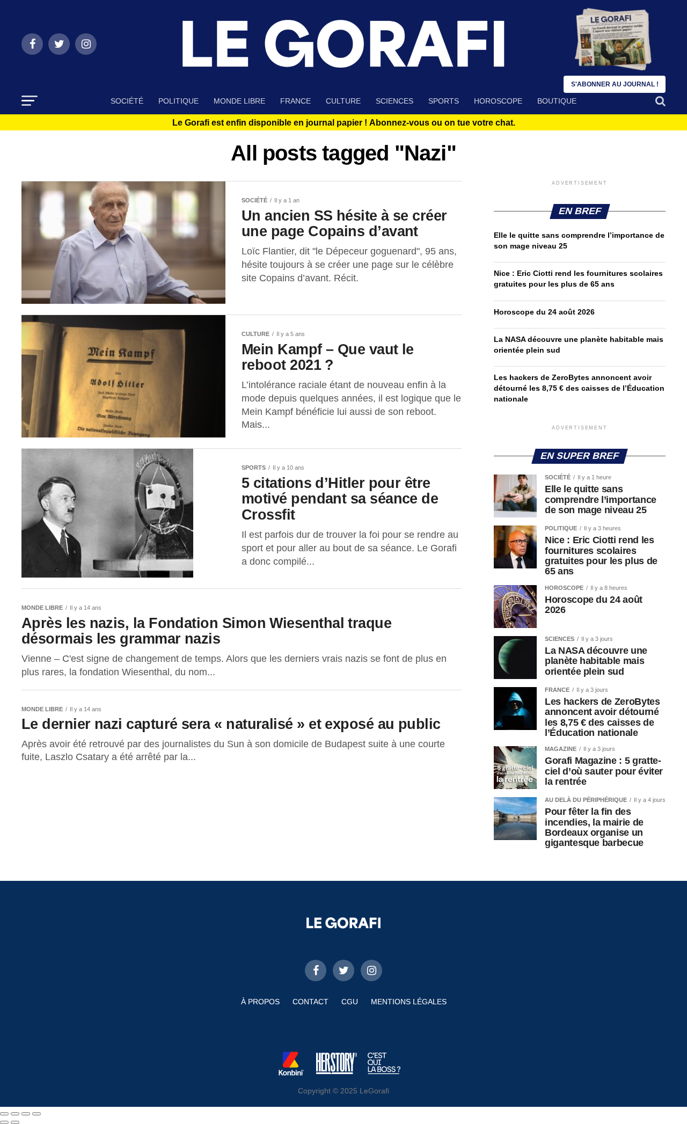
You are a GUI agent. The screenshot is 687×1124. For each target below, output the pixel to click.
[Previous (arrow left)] (4, 1122)
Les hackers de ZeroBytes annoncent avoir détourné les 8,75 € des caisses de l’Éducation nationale (579, 388)
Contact (310, 1001)
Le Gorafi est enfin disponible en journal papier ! (343, 123)
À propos (260, 1001)
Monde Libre (239, 101)
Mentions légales (409, 1001)
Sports (443, 101)
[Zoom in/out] (36, 1113)
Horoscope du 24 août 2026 (544, 312)
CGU (349, 1001)
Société (127, 101)
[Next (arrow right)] (15, 1122)
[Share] (15, 1113)
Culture (343, 101)
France (295, 101)
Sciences (394, 101)
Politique (178, 101)
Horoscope (498, 101)
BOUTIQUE (556, 101)
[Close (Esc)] (4, 1113)
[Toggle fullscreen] (25, 1113)
